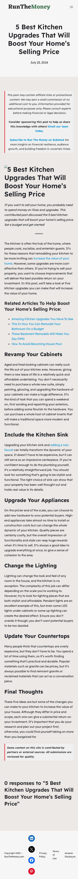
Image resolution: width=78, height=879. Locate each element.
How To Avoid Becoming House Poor (37, 344)
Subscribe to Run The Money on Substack (37, 140)
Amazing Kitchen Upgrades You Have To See (42, 319)
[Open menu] (71, 7)
